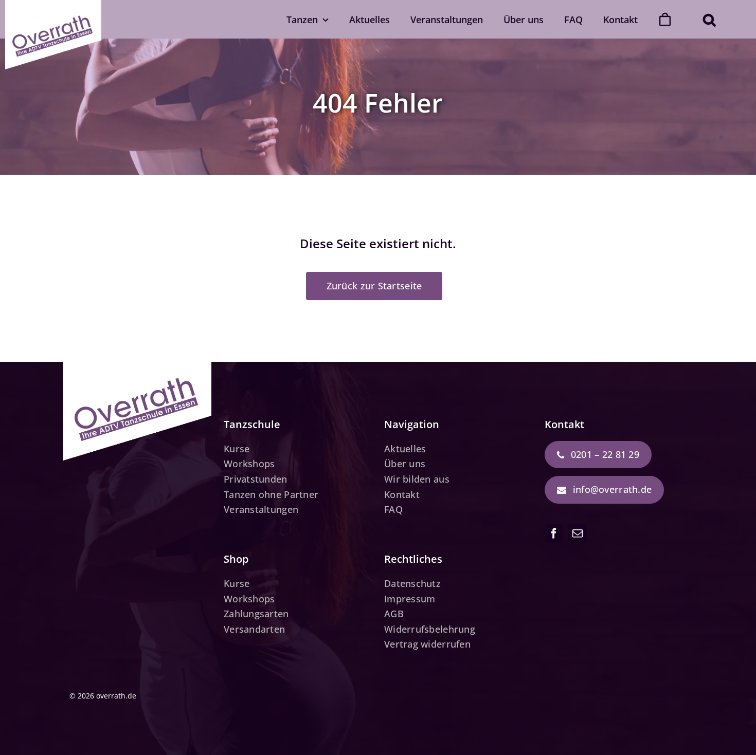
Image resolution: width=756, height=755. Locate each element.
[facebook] (554, 533)
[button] (709, 19)
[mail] (577, 533)
